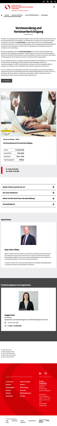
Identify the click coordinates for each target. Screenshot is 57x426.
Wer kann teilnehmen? (10, 193)
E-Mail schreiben (15, 326)
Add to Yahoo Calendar (8, 357)
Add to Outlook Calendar (8, 353)
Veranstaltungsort (9, 204)
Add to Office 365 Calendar (9, 355)
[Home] (1, 15)
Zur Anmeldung (5, 80)
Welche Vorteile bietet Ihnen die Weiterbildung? (19, 198)
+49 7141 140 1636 (13, 323)
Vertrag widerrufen (22, 421)
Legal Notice (7, 421)
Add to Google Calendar (8, 351)
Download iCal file (7, 350)
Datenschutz (14, 420)
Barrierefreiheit (32, 420)
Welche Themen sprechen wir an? (14, 187)
